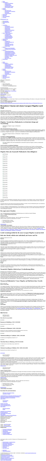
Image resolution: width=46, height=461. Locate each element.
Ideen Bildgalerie (9, 103)
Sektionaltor (23, 308)
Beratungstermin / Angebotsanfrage (9, 442)
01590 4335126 (3, 93)
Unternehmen (5, 2)
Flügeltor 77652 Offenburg (40, 229)
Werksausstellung (8, 13)
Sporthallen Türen (8, 35)
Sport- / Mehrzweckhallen (7, 33)
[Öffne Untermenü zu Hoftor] (5, 47)
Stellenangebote (8, 4)
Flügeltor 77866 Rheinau (9, 229)
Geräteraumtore (7, 34)
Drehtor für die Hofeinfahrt (10, 48)
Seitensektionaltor (37, 308)
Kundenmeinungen (15, 103)
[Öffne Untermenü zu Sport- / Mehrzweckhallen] (12, 33)
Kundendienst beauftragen (9, 54)
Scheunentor (7, 43)
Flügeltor (27, 308)
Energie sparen (7, 29)
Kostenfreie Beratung (4, 92)
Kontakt (4, 9)
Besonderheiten (3, 103)
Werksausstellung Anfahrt (7, 443)
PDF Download (3, 377)
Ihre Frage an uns (8, 10)
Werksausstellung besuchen (10, 52)
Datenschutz (5, 14)
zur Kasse (4, 17)
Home (4, 1)
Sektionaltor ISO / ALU (9, 45)
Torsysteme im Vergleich (9, 27)
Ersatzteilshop (5, 59)
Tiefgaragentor (5, 39)
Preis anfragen (13, 90)
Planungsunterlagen (8, 38)
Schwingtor (19, 308)
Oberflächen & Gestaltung (9, 30)
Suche (8, 22)
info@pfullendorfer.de (7, 426)
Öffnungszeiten (3, 365)
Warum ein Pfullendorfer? (33, 103)
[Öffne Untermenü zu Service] (5, 50)
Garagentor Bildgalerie (7, 432)
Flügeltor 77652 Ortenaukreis (6, 230)
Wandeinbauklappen (8, 36)
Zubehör (27, 103)
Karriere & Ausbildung (9, 3)
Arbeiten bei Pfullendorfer (7, 434)
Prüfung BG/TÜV (6, 446)
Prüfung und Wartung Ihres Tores (11, 55)
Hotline (7, 21)
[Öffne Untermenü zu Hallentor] (6, 40)
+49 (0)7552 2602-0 (7, 424)
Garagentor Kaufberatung (7, 429)
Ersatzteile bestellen (6, 433)
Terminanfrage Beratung (9, 51)
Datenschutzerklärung (6, 451)
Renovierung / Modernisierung (8, 444)
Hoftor (4, 47)
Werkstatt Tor (7, 41)
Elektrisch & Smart (8, 31)
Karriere (4, 8)
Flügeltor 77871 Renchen (30, 229)
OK (14, 89)
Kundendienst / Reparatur (7, 445)
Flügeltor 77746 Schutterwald (20, 229)
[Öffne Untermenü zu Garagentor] (7, 25)
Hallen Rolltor (7, 46)
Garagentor (5, 25)
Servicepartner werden (9, 7)
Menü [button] (4, 23)
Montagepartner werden (9, 6)
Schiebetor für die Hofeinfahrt (10, 49)
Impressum (5, 15)
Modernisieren (7, 28)
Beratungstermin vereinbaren (10, 11)
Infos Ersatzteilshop (6, 16)
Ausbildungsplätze (8, 5)
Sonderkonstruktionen (9, 37)
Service (4, 50)
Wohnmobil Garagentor (9, 44)
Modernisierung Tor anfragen (10, 53)
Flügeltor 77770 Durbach (16, 230)
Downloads (7, 12)
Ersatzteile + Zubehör (9, 56)
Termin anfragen (8, 90)
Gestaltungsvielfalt (22, 103)
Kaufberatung (7, 26)
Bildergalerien (7, 32)
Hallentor (4, 40)
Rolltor (31, 308)
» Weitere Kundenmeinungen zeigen (10, 214)
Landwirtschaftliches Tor (9, 42)
